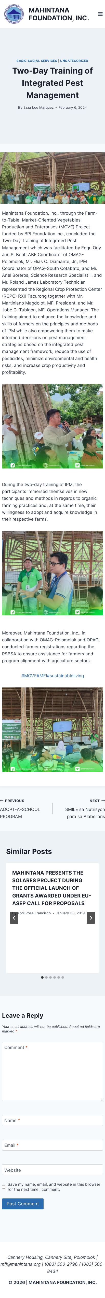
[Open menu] (100, 14)
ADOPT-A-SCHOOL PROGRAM (20, 809)
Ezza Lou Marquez (38, 107)
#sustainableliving (65, 675)
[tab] (42, 977)
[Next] (91, 918)
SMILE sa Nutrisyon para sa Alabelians (85, 809)
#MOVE (29, 675)
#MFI (42, 675)
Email (11, 1145)
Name (12, 1120)
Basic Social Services (37, 61)
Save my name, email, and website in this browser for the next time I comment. (54, 1187)
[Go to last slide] (14, 918)
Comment (16, 1047)
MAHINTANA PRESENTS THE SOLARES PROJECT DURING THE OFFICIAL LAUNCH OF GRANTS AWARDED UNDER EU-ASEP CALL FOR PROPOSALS (51, 888)
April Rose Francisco (34, 913)
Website (12, 1169)
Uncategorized (74, 61)
